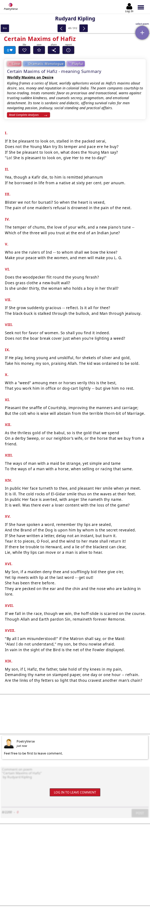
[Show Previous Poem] (62, 28)
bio (5, 28)
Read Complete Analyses (24, 115)
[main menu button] (142, 7)
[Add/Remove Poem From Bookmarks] (39, 50)
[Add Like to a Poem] (24, 50)
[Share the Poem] (54, 50)
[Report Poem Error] (68, 50)
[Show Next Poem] (83, 28)
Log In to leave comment (75, 792)
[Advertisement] (75, 714)
